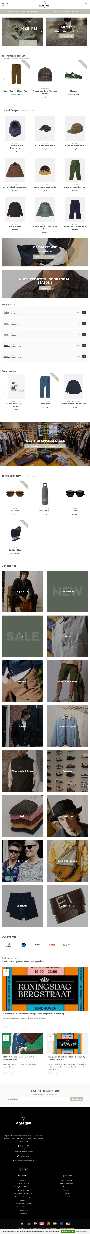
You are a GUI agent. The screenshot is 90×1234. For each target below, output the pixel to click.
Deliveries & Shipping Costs (23, 1193)
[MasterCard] (48, 1223)
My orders (66, 1187)
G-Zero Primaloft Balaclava (15, 146)
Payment (23, 1200)
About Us (23, 1180)
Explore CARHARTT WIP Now (45, 257)
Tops (48, 616)
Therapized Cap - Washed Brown (45, 92)
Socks (4, 796)
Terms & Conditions (23, 1207)
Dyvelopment (70, 1229)
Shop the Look (6, 572)
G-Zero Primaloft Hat (45, 145)
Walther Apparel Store (23, 1204)
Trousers (5, 661)
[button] (3, 32)
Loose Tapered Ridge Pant (16, 91)
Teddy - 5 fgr (15, 550)
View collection (27, 111)
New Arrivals (51, 572)
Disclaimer (23, 1214)
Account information (66, 1180)
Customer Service (23, 1190)
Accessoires (51, 886)
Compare (67, 1193)
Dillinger (15, 511)
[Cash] (28, 1223)
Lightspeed (54, 1229)
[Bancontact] (55, 1223)
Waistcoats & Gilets (8, 751)
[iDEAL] (35, 1223)
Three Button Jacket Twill (74, 404)
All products (67, 1197)
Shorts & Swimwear (53, 661)
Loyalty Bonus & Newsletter (23, 1187)
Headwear (50, 796)
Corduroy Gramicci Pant (75, 187)
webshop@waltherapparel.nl (24, 1161)
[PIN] (61, 1223)
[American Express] (22, 1223)
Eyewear (4, 841)
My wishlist (66, 1190)
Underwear (5, 886)
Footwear (50, 751)
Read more (8, 1027)
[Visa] (68, 1223)
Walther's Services (23, 1183)
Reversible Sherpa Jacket (15, 187)
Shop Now (45, 288)
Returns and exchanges (23, 1197)
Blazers (4, 706)
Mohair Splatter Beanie (45, 187)
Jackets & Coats (52, 706)
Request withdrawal (66, 1183)
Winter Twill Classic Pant (75, 226)
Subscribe (78, 1099)
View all (16, 305)
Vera (75, 511)
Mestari (73, 91)
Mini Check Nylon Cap (75, 145)
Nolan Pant (45, 404)
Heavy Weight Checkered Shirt (45, 227)
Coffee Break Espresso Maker (16, 405)
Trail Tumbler (45, 511)
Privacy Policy (23, 1210)
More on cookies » (81, 1231)
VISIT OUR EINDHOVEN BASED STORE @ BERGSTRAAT (45, 446)
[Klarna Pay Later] (41, 1223)
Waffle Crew (15, 226)
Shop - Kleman (67, 36)
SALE (3, 616)
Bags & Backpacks (53, 841)
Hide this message (68, 1231)
